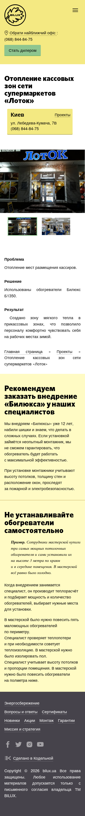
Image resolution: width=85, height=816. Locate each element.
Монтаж (46, 720)
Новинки (12, 720)
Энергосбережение (21, 703)
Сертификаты (54, 711)
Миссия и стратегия (22, 729)
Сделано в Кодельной (33, 758)
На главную (15, 15)
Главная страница (23, 351)
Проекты (62, 114)
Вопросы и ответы (20, 711)
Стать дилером (22, 50)
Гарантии (66, 720)
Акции (29, 720)
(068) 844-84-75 (18, 39)
